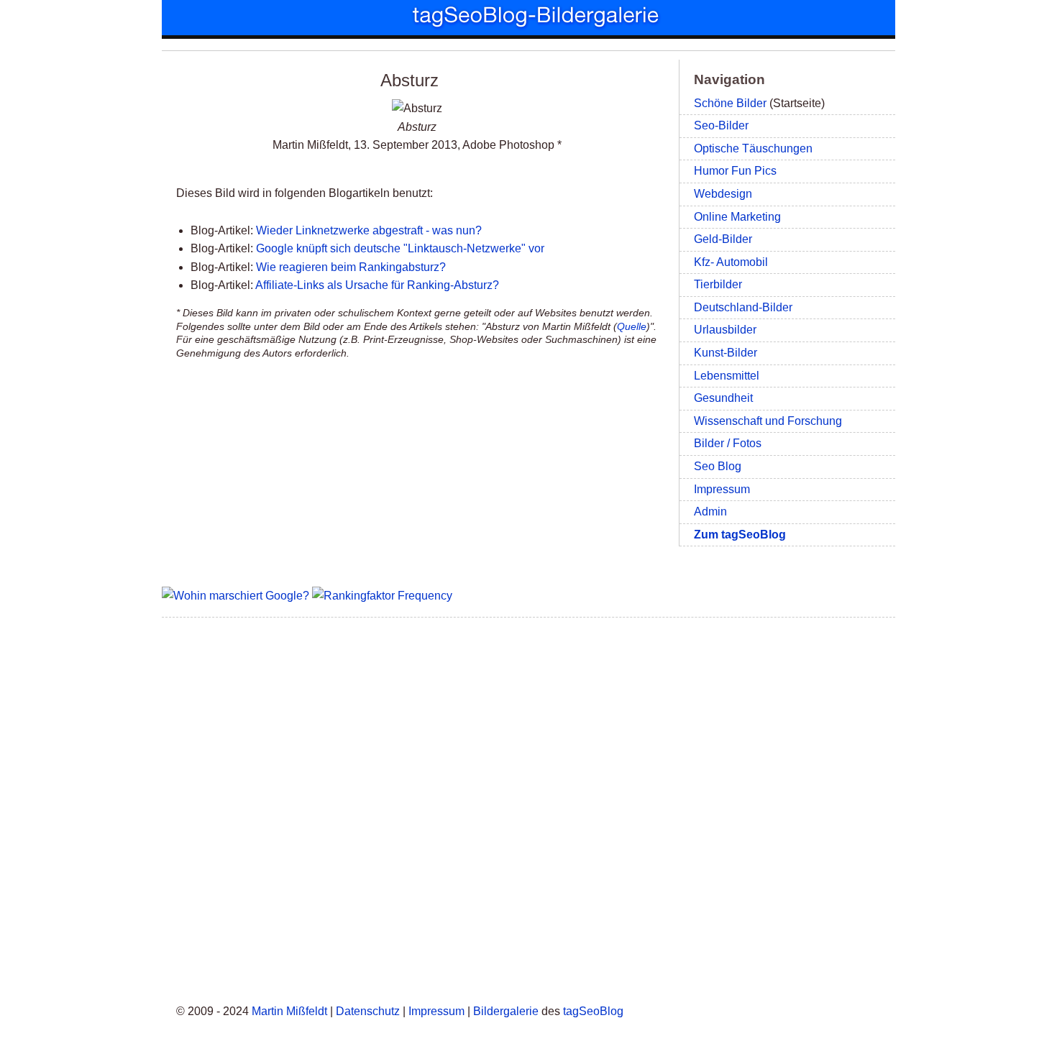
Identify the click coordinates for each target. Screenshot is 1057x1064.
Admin (710, 511)
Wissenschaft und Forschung (768, 421)
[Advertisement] (528, 808)
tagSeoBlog (593, 1011)
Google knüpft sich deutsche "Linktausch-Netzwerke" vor (400, 248)
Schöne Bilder (730, 103)
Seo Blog (717, 466)
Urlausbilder (725, 330)
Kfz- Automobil (731, 262)
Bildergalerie (506, 1011)
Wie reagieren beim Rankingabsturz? (351, 267)
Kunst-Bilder (725, 353)
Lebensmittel (726, 376)
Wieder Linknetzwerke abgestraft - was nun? (369, 230)
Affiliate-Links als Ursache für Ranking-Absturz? (377, 285)
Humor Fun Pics (735, 171)
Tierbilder (718, 284)
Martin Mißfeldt (289, 1011)
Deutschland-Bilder (743, 307)
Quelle (631, 326)
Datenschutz (368, 1011)
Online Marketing (737, 217)
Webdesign (723, 194)
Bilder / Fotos (727, 443)
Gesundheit (723, 398)
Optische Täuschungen (753, 148)
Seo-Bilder (721, 125)
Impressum (722, 489)
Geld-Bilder (723, 239)
